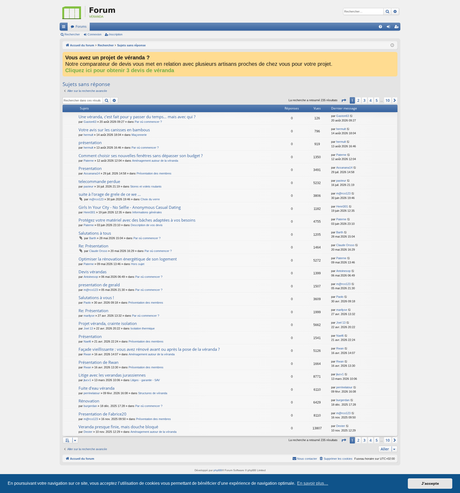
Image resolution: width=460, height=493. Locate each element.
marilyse (89, 315)
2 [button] (358, 100)
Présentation (90, 336)
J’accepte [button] (430, 483)
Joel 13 (88, 328)
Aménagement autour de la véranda (155, 160)
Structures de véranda (152, 393)
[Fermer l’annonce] (393, 56)
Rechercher (72, 34)
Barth (92, 238)
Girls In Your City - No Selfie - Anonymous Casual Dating (130, 207)
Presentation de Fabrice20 (102, 414)
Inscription (115, 34)
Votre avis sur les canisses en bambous (114, 129)
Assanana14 (92, 173)
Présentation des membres (154, 173)
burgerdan (90, 406)
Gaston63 (90, 121)
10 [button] (387, 100)
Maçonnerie (139, 134)
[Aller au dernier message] (351, 116)
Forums (81, 26)
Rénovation (89, 401)
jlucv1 (87, 380)
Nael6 (87, 341)
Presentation (90, 168)
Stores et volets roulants (146, 186)
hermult (88, 134)
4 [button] (370, 100)
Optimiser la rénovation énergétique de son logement (128, 259)
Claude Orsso (98, 250)
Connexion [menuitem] (389, 28)
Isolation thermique (142, 328)
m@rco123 (96, 199)
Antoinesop (91, 276)
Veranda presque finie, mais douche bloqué (118, 426)
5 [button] (377, 100)
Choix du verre (150, 199)
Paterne (89, 160)
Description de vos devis (147, 225)
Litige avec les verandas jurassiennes (112, 375)
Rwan (87, 354)
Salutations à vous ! (96, 297)
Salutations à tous (95, 233)
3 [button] (364, 100)
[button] (344, 100)
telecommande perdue (99, 181)
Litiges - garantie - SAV (145, 380)
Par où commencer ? (148, 121)
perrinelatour (92, 393)
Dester (88, 431)
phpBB (217, 470)
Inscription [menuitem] (397, 28)
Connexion (94, 34)
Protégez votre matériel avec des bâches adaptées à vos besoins (137, 220)
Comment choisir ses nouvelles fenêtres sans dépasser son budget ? (141, 155)
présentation (90, 142)
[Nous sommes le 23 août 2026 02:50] (392, 45)
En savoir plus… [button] (312, 483)
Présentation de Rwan (98, 362)
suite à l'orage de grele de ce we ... (110, 194)
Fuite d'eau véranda (96, 388)
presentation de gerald (99, 284)
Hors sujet (137, 264)
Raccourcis (65, 28)
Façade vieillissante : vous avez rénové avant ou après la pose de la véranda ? (149, 349)
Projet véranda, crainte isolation (108, 323)
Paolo (87, 302)
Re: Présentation (93, 245)
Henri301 (89, 212)
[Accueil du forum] (115, 11)
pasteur (88, 186)
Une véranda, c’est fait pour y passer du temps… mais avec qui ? (137, 116)
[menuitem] (380, 27)
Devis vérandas (92, 271)
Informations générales (147, 212)
